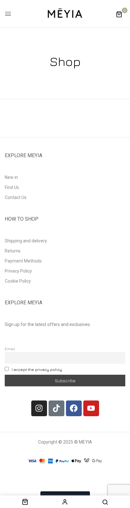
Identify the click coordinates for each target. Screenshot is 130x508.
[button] (119, 14)
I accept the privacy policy (37, 369)
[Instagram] (39, 408)
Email (10, 348)
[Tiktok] (56, 408)
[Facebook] (74, 408)
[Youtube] (91, 408)
